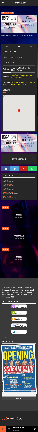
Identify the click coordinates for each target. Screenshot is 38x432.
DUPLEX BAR (7, 196)
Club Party (5, 12)
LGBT (11, 12)
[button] (19, 111)
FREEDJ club (7, 184)
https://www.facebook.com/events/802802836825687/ (23, 83)
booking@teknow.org (13, 384)
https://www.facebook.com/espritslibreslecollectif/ (23, 76)
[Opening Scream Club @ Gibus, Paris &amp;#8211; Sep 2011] (19, 369)
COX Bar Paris (8, 192)
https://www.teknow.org (14, 381)
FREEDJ (5, 180)
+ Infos (4, 337)
